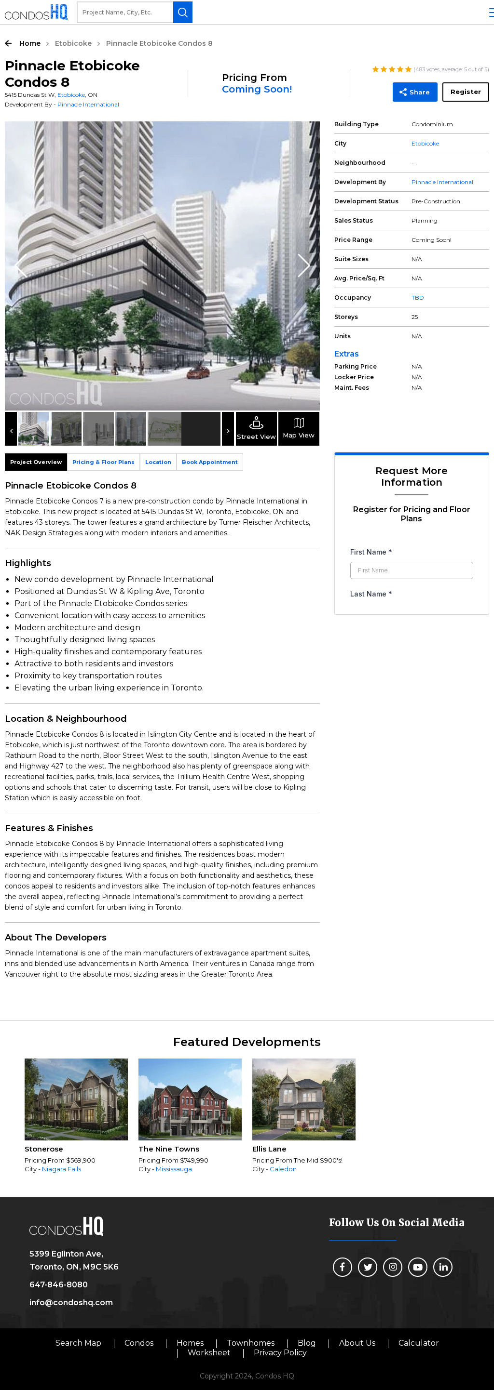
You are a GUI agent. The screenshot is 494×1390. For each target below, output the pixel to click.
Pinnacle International (88, 104)
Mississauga (174, 1169)
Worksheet (209, 1352)
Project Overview (36, 462)
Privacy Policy (280, 1352)
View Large (305, 136)
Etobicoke (73, 43)
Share (420, 92)
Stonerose (44, 1148)
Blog (307, 1343)
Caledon (283, 1169)
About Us (357, 1343)
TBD (418, 297)
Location (158, 462)
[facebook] (342, 1267)
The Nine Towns (168, 1148)
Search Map (78, 1343)
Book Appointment (210, 462)
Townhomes (250, 1343)
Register (466, 91)
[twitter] (367, 1267)
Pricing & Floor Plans (103, 462)
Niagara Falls (61, 1169)
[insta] (392, 1267)
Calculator (418, 1343)
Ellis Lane (269, 1148)
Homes (190, 1343)
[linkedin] (443, 1267)
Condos (138, 1343)
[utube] (417, 1267)
